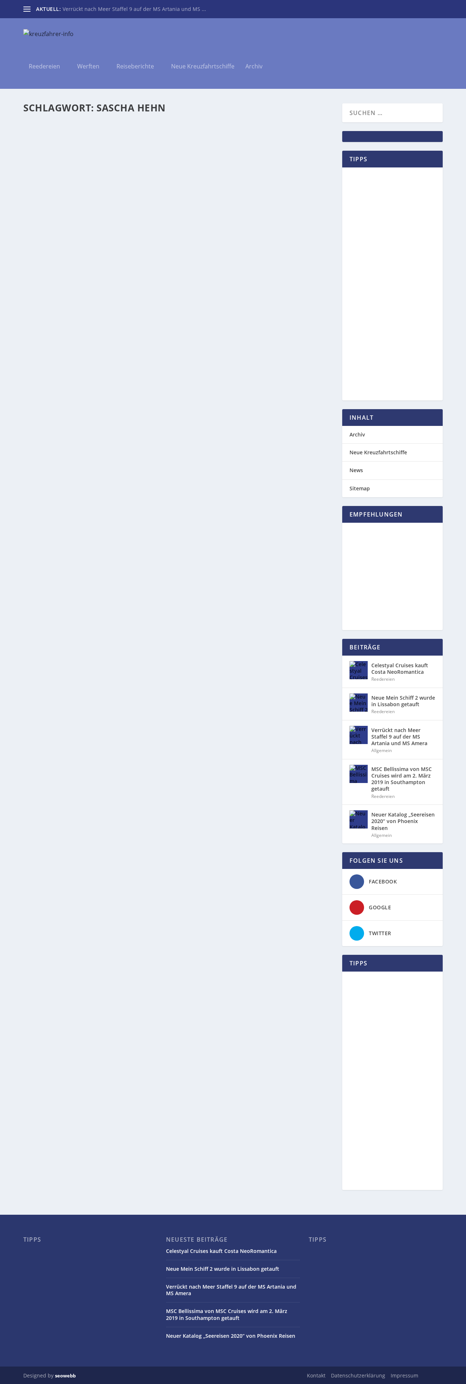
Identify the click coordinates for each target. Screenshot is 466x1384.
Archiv (253, 66)
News (123, 159)
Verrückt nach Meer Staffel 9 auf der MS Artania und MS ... (134, 8)
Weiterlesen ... (57, 190)
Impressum (404, 1375)
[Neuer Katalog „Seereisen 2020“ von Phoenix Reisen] (359, 819)
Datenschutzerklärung (358, 1375)
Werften (88, 66)
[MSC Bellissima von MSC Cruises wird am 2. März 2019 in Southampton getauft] (359, 774)
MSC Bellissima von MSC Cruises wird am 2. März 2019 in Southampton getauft (401, 779)
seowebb (65, 1375)
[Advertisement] (392, 284)
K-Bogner (48, 159)
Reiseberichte (135, 66)
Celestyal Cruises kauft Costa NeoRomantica (399, 668)
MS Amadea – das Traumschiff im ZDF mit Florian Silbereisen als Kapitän (153, 148)
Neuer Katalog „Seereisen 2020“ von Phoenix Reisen (403, 821)
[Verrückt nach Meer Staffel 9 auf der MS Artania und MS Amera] (359, 735)
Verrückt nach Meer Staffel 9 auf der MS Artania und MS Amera (399, 737)
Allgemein (105, 159)
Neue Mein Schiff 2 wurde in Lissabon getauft (403, 701)
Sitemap (360, 488)
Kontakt (316, 1375)
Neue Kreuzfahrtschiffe (202, 66)
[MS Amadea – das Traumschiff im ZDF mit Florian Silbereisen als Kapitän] (172, 132)
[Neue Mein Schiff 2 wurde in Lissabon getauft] (359, 702)
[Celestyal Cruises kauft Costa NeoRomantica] (359, 670)
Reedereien (44, 66)
